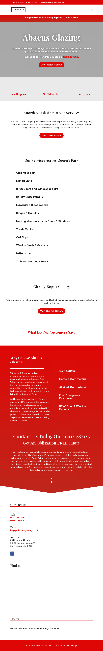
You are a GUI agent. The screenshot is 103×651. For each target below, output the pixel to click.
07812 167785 (31, 2)
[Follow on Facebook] (12, 554)
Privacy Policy (34, 645)
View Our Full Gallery (51, 311)
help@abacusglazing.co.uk (24, 530)
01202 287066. (70, 56)
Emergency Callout (51, 64)
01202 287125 (75, 436)
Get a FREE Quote (51, 135)
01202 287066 (17, 2)
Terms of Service (55, 645)
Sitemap (72, 645)
